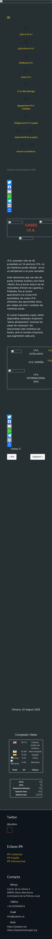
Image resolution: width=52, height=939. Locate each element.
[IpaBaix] (9, 830)
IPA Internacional (16, 861)
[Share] (26, 210)
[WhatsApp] (26, 196)
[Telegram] (26, 201)
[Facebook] (26, 187)
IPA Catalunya (14, 854)
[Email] (26, 191)
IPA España (13, 857)
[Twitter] (26, 182)
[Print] (26, 205)
